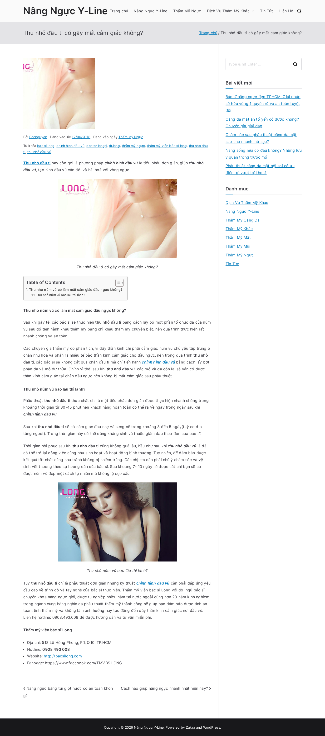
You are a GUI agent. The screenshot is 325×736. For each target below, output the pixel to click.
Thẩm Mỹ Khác (239, 228)
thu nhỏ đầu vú (39, 152)
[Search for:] (263, 64)
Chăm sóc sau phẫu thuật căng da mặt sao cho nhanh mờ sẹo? (261, 138)
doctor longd (96, 146)
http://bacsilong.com (63, 656)
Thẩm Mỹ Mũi (238, 246)
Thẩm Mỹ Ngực (187, 11)
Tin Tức (267, 11)
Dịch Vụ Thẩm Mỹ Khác (228, 11)
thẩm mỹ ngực (133, 146)
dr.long (114, 146)
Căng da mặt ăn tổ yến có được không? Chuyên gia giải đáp (262, 122)
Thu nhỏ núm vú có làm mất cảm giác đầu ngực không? (76, 290)
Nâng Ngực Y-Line (65, 11)
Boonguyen (38, 137)
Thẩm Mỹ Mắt (238, 237)
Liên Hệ (286, 11)
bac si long (45, 146)
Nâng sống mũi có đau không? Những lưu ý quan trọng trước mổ (264, 154)
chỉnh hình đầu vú (70, 146)
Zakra (190, 727)
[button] (252, 11)
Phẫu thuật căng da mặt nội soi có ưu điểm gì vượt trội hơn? (260, 169)
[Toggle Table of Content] (117, 283)
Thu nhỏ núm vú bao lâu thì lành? (60, 295)
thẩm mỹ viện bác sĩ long (167, 146)
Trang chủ (119, 11)
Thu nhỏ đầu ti (36, 162)
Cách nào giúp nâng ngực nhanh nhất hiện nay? (164, 688)
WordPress (211, 727)
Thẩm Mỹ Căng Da (243, 220)
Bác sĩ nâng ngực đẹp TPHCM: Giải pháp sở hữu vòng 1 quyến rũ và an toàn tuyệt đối (263, 103)
